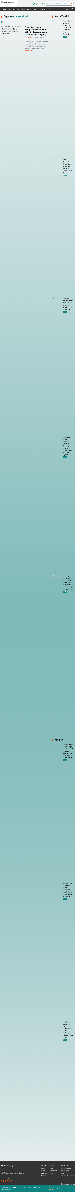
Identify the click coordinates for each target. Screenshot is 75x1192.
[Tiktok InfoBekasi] (37, 4)
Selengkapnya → (30, 50)
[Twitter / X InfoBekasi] (42, 4)
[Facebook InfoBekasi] (39, 4)
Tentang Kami (64, 1165)
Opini (35, 9)
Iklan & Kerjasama (65, 1168)
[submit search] (71, 4)
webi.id (51, 1189)
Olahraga (16, 9)
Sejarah (23, 9)
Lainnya (68, 9)
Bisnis (9, 9)
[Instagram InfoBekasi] (34, 4)
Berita (3, 9)
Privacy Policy (64, 1171)
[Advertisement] (24, 67)
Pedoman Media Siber (67, 1176)
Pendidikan (42, 9)
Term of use (64, 1173)
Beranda (43, 1165)
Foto (49, 9)
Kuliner (29, 9)
